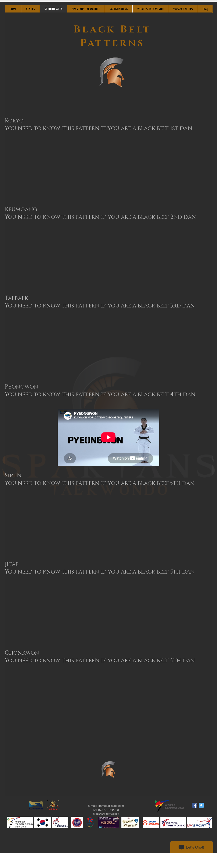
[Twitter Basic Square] (201, 805)
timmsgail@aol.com (111, 805)
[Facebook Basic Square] (194, 805)
